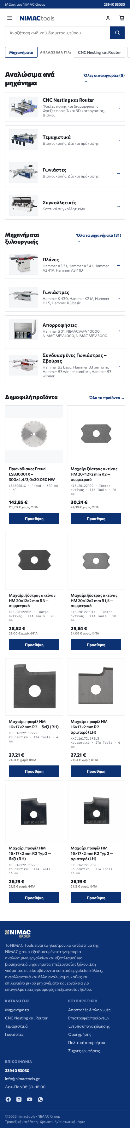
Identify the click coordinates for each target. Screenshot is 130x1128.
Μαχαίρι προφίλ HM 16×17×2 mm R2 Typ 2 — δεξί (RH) (30, 853)
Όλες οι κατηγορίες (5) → (104, 78)
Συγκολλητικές (59, 202)
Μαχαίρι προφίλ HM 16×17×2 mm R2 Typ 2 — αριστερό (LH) (92, 853)
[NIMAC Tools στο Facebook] (8, 1099)
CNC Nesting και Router (99, 52)
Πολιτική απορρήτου (86, 1042)
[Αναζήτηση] (117, 32)
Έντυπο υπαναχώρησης (89, 1026)
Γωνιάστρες (56, 292)
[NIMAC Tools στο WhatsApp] (40, 1099)
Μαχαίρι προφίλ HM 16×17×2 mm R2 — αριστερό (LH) (89, 727)
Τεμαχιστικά (57, 137)
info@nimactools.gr (22, 1078)
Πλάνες (51, 259)
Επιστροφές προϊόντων (88, 1017)
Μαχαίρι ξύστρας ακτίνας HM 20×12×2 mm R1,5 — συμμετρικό (94, 600)
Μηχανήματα (21, 52)
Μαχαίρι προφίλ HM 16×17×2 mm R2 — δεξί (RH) (34, 724)
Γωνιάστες (54, 169)
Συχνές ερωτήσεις (84, 1050)
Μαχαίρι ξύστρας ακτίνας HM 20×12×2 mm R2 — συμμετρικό (94, 474)
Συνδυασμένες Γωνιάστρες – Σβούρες (75, 358)
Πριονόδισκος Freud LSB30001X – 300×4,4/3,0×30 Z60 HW (32, 474)
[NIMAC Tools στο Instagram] (19, 1099)
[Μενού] (10, 18)
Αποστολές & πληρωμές (89, 1009)
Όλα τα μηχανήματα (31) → (99, 238)
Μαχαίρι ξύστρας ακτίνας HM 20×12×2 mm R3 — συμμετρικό (32, 600)
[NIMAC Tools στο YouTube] (30, 1099)
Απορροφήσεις (60, 325)
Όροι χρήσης (79, 1034)
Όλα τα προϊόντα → (107, 397)
